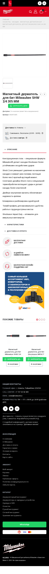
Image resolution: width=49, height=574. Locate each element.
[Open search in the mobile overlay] (30, 12)
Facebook (5, 408)
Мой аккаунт (8, 469)
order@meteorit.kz (15, 396)
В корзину (14, 364)
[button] (5, 3)
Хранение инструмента (12, 515)
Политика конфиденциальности (15, 482)
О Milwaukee (8, 442)
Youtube (11, 408)
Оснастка (6, 506)
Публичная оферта (10, 479)
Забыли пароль (9, 485)
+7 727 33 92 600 (21, 392)
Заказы (5, 476)
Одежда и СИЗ (9, 503)
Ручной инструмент (11, 509)
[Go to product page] (13, 336)
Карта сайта (7, 457)
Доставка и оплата (31, 424)
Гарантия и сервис (10, 448)
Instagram (17, 408)
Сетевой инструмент (11, 512)
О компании (7, 439)
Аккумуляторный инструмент (15, 497)
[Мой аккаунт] (35, 11)
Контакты (6, 454)
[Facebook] (40, 3)
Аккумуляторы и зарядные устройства (19, 500)
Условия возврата (10, 451)
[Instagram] (44, 3)
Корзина (6, 473)
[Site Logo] (8, 11)
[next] (44, 94)
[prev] (40, 94)
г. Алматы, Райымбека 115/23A (28, 388)
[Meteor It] (6, 557)
